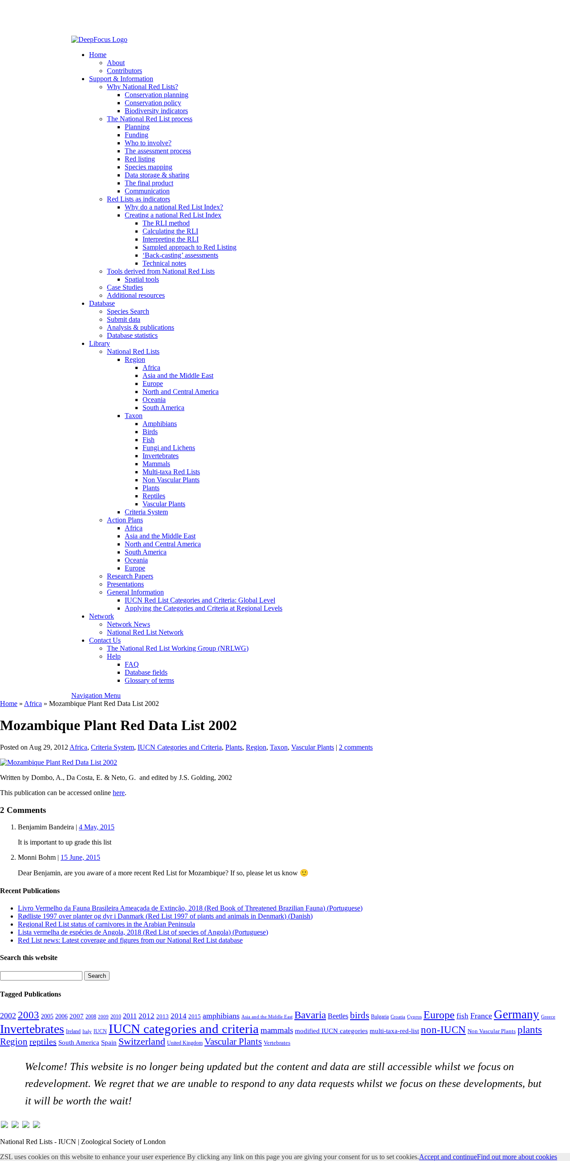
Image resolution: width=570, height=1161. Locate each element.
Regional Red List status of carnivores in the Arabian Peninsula (106, 924)
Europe (152, 383)
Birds (150, 431)
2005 (47, 1016)
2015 (194, 1016)
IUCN (100, 1031)
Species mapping (148, 167)
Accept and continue (448, 1157)
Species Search (128, 311)
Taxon (133, 415)
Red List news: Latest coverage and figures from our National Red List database (130, 940)
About (116, 62)
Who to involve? (148, 143)
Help (114, 656)
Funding (136, 135)
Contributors (124, 70)
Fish (148, 439)
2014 (179, 1016)
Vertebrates (277, 1043)
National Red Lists (133, 351)
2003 (28, 1015)
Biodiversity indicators (156, 111)
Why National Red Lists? (142, 86)
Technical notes (164, 263)
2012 (146, 1016)
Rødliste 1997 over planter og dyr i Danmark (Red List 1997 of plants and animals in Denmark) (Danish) (165, 916)
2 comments (356, 747)
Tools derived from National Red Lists (161, 271)
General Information (135, 592)
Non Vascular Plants (171, 480)
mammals (277, 1030)
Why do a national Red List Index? (174, 207)
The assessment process (158, 151)
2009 (103, 1016)
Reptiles (153, 496)
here (119, 792)
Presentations (125, 584)
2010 (115, 1016)
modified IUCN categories (331, 1030)
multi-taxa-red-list (394, 1030)
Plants (150, 488)
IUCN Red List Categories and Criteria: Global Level (200, 600)
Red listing (140, 159)
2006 (61, 1016)
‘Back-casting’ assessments (180, 255)
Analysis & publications (140, 327)
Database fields (146, 672)
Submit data (123, 319)
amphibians (221, 1015)
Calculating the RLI (170, 231)
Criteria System (146, 512)
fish (462, 1016)
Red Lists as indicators (138, 199)
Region (135, 359)
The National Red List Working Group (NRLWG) (177, 648)
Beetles (338, 1016)
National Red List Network (145, 632)
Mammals (156, 464)
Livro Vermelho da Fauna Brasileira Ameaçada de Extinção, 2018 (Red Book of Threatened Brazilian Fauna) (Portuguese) (190, 908)
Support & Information (121, 78)
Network (101, 616)
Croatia (398, 1016)
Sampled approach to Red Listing (189, 247)
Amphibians (159, 423)
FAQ (132, 664)
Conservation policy (153, 103)
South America (163, 407)
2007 (76, 1016)
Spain (109, 1042)
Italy (87, 1031)
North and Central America (180, 391)
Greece (548, 1016)
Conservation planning (156, 94)
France (481, 1015)
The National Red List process (149, 119)
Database (102, 303)
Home (97, 54)
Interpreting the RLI (170, 239)
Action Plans (125, 520)
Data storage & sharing (157, 175)
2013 (162, 1016)
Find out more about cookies (517, 1157)
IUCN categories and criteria (184, 1029)
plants (529, 1029)
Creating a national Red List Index (173, 215)
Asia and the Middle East (177, 375)
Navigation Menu (96, 695)
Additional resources (136, 295)
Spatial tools (142, 279)
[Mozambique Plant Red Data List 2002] (58, 762)
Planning (137, 127)
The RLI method (166, 223)
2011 (130, 1016)
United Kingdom (185, 1043)
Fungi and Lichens (168, 447)
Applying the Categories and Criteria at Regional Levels (203, 608)
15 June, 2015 (80, 857)
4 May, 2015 (96, 827)
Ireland (73, 1031)
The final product (149, 183)
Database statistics (132, 335)
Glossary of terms (149, 680)
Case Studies (125, 287)
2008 (91, 1016)
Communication (147, 191)
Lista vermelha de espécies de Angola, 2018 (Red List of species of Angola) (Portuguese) (143, 932)
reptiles (43, 1041)
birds (359, 1015)
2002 (8, 1015)
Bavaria (310, 1015)
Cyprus (414, 1016)
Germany (516, 1014)
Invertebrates (160, 455)
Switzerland (141, 1041)
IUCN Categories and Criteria (180, 747)
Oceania (154, 399)
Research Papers (130, 576)
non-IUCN (443, 1029)
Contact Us (105, 640)
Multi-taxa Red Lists (171, 472)
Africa (151, 367)
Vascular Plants (163, 504)
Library (99, 343)
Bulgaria (380, 1016)
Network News (128, 624)
